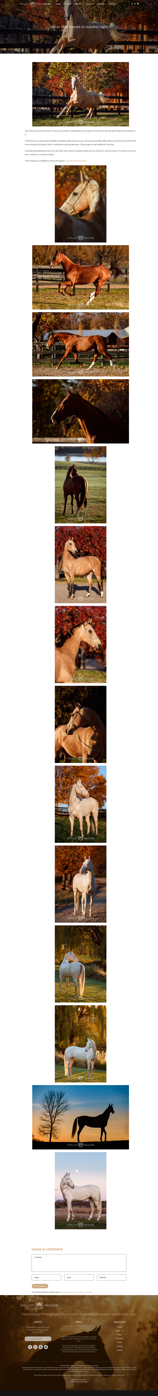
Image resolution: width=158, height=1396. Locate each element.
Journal (101, 4)
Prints (90, 4)
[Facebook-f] (30, 1347)
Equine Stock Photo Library (76, 161)
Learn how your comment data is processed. (76, 1292)
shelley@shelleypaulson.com (38, 1327)
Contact (112, 4)
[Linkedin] (41, 1347)
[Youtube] (46, 1347)
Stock (67, 4)
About (49, 4)
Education (79, 4)
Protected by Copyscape (79, 1382)
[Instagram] (35, 1347)
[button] (119, 1331)
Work (58, 4)
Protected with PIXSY (79, 1380)
